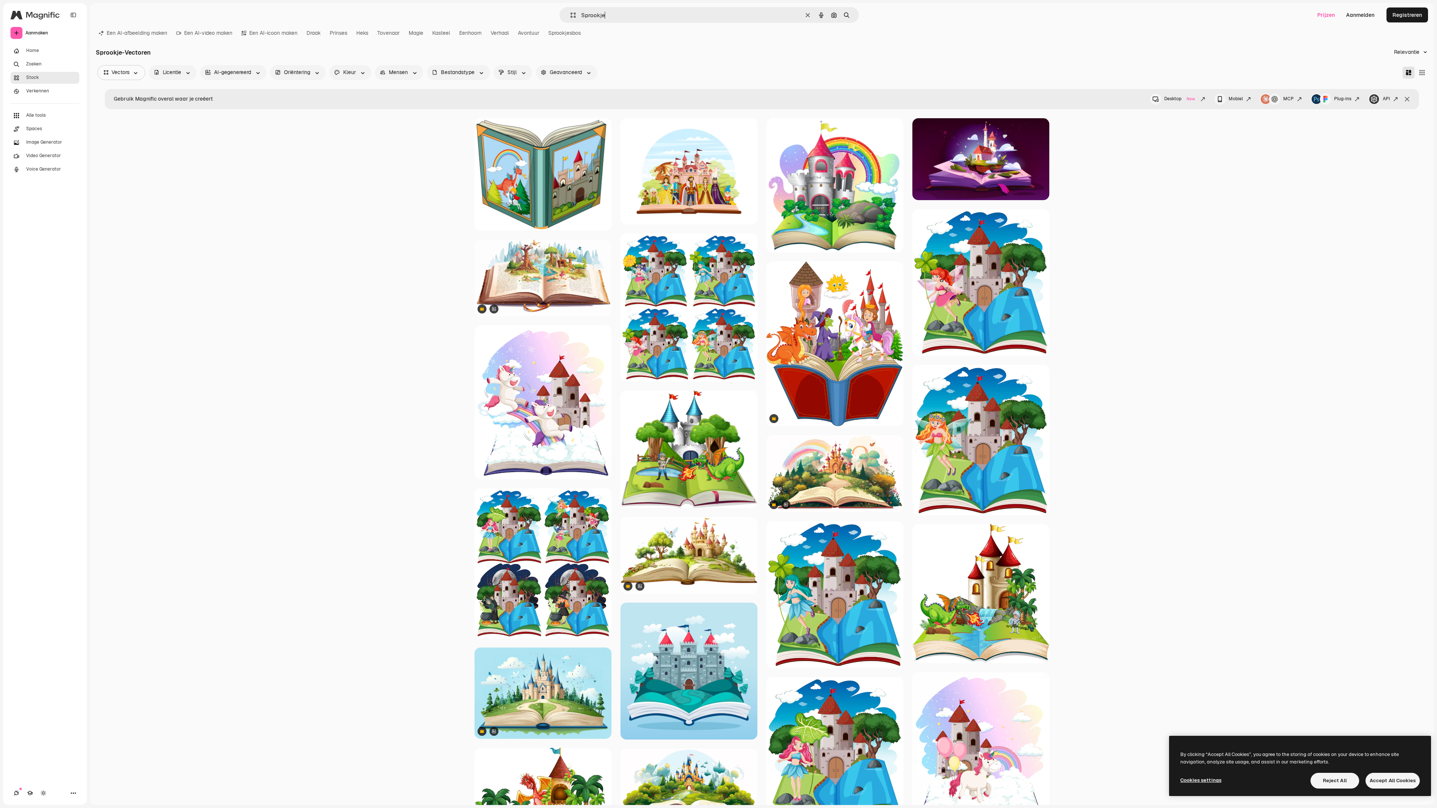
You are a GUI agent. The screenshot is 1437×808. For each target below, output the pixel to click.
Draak (313, 33)
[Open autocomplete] (570, 15)
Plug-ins (1342, 99)
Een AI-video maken (208, 33)
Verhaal (500, 33)
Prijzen (1326, 15)
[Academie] (30, 793)
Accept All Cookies (1393, 780)
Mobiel (1236, 99)
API (1386, 99)
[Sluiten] (1407, 99)
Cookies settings (1200, 780)
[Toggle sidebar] (73, 15)
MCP (1288, 99)
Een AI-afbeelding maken (137, 33)
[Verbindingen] (16, 793)
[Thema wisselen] (43, 793)
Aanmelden (1360, 15)
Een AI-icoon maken (273, 33)
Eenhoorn (470, 33)
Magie (416, 33)
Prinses (338, 33)
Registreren (1407, 15)
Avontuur (528, 33)
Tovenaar (388, 33)
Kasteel (441, 33)
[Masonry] (1409, 73)
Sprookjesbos (564, 33)
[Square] (1422, 73)
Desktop (1179, 99)
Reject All (1335, 780)
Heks (362, 33)
